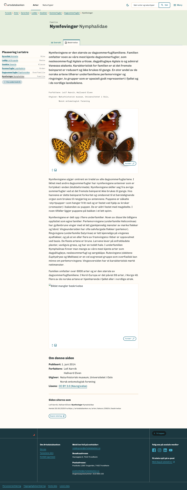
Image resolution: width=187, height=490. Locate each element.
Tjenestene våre (46, 453)
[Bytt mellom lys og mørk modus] (127, 5)
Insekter (43, 13)
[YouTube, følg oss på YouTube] (170, 450)
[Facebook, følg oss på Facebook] (154, 450)
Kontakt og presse (47, 457)
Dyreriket (25, 13)
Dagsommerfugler (72, 13)
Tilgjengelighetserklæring (35, 486)
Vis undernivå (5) (13, 82)
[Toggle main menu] (177, 5)
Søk (166, 5)
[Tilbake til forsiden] (14, 5)
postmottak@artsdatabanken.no (85, 471)
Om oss (43, 449)
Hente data (52, 486)
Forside (8, 13)
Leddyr (34, 13)
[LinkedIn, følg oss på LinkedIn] (165, 450)
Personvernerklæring (12, 486)
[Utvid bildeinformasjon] (54, 170)
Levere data (65, 486)
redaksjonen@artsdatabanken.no (86, 448)
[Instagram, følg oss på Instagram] (159, 450)
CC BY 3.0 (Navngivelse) (73, 386)
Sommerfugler (55, 13)
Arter (36, 5)
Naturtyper (48, 5)
